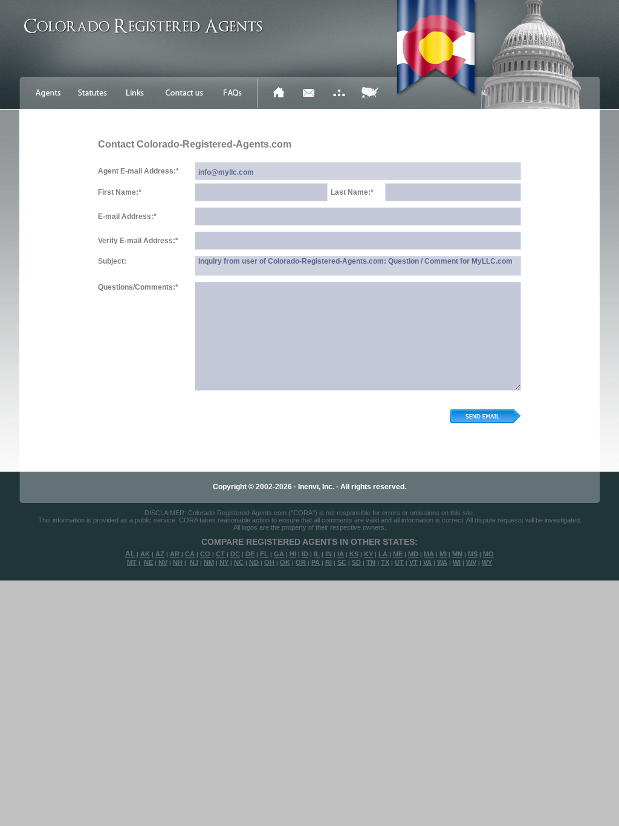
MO (488, 554)
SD (356, 562)
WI (457, 562)
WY (487, 562)
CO (205, 554)
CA (190, 554)
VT (413, 562)
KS (353, 554)
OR (301, 562)
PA (315, 562)
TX (385, 562)
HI (293, 554)
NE (148, 562)
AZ (159, 554)
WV (471, 562)
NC (239, 562)
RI (328, 562)
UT (399, 562)
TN (370, 562)
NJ (194, 562)
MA (429, 554)
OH (269, 562)
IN (328, 554)
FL (264, 554)
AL (130, 554)
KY (368, 554)
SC (341, 562)
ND (254, 562)
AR (175, 554)
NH (178, 562)
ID (305, 554)
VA (427, 562)
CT (220, 554)
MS (473, 554)
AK (145, 554)
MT (132, 562)
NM (209, 562)
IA (340, 554)
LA (382, 554)
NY (223, 562)
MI (443, 554)
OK (285, 562)
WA (442, 562)
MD (413, 554)
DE (249, 554)
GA (279, 554)
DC (235, 554)
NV (162, 562)
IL (317, 554)
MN (457, 554)
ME (398, 554)
